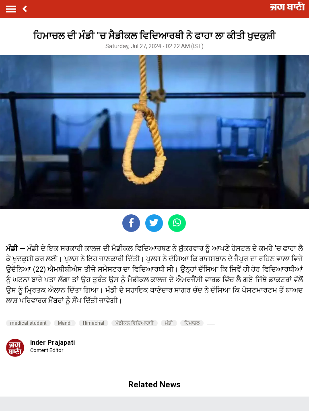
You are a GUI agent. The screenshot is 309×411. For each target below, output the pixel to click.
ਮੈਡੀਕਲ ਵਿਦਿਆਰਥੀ (134, 323)
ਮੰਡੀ (169, 323)
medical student (28, 323)
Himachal (93, 323)
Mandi (65, 323)
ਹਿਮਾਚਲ (192, 323)
